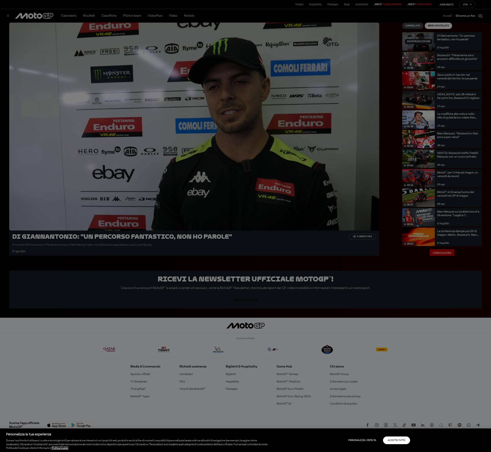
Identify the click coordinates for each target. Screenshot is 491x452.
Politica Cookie (60, 448)
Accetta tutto (396, 440)
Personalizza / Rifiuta (362, 440)
